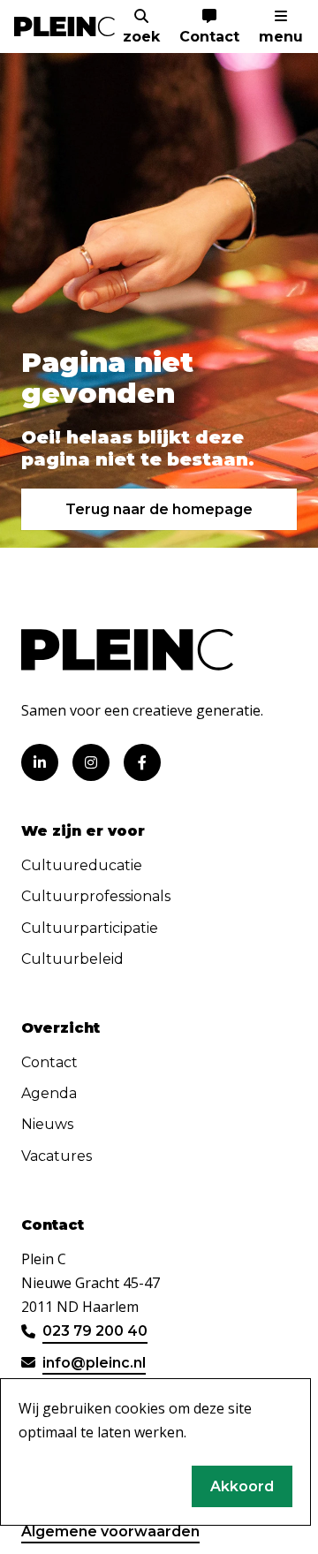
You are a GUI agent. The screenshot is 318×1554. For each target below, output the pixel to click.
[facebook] (142, 762)
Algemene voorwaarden (110, 1531)
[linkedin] (39, 762)
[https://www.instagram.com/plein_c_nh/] (91, 762)
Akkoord (242, 1486)
